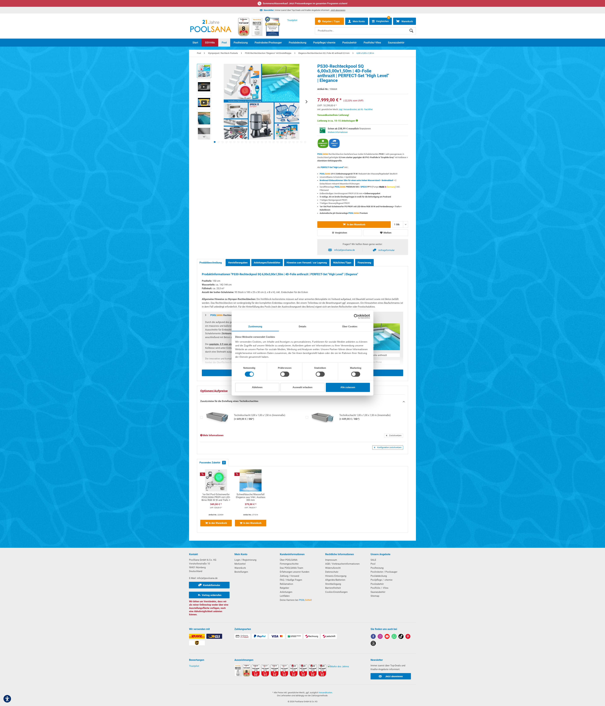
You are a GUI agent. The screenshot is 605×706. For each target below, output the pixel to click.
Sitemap (375, 596)
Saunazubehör (378, 592)
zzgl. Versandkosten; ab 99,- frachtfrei (356, 109)
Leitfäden (285, 596)
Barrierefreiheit (333, 587)
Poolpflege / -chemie (381, 579)
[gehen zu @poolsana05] (401, 637)
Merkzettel (240, 563)
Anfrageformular (386, 250)
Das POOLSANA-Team (291, 568)
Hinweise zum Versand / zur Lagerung (307, 262)
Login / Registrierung (245, 559)
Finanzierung (364, 262)
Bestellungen (241, 571)
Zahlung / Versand (289, 576)
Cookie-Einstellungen (336, 592)
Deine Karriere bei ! (296, 600)
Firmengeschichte (289, 563)
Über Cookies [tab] (349, 326)
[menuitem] (365, 28)
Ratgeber (284, 587)
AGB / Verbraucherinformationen (342, 563)
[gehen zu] (215, 142)
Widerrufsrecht (333, 568)
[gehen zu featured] (387, 637)
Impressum (331, 559)
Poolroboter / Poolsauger (384, 571)
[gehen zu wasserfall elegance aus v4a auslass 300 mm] (250, 499)
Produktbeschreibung (210, 262)
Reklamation (286, 584)
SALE (373, 559)
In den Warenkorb (355, 224)
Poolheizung (377, 568)
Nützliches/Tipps (342, 262)
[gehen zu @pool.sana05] (373, 644)
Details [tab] (302, 326)
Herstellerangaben (238, 262)
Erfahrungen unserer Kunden (294, 571)
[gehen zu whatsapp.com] (394, 637)
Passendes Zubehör (212, 462)
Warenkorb (240, 568)
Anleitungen (286, 592)
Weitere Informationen (338, 132)
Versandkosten (325, 692)
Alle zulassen (347, 387)
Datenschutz (331, 571)
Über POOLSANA (288, 559)
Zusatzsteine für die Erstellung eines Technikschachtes (229, 401)
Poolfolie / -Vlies (379, 587)
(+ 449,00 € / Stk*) (365, 417)
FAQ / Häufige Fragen (291, 579)
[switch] (284, 374)
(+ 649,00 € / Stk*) (259, 417)
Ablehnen (257, 387)
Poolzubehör (377, 584)
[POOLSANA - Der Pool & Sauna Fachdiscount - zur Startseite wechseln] (210, 26)
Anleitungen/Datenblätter (267, 262)
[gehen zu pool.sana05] (380, 637)
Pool (373, 563)
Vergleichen (340, 232)
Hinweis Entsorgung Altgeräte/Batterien (335, 578)
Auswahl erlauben (302, 387)
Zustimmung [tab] (255, 326)
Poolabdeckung (379, 576)
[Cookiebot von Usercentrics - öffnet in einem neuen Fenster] (356, 316)
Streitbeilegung (333, 584)
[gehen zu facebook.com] (373, 637)
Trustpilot (194, 666)
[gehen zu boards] (408, 637)
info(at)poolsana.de (344, 250)
